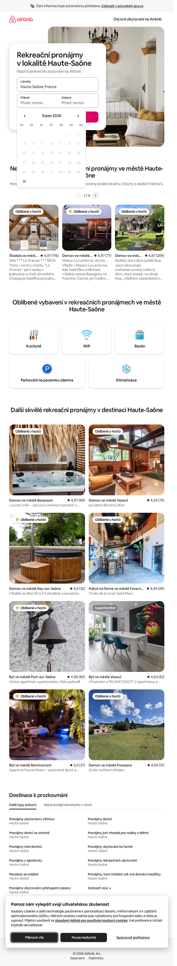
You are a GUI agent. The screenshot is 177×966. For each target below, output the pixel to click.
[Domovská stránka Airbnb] (21, 19)
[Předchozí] (78, 195)
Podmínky (96, 958)
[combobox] (58, 86)
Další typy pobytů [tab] (22, 805)
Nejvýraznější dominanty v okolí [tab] (67, 805)
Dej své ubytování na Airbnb (138, 19)
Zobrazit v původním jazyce (122, 6)
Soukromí (77, 958)
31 (24, 181)
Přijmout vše (34, 937)
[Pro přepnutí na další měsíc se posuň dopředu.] (78, 116)
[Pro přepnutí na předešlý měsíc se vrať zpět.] (25, 116)
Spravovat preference (133, 937)
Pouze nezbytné (84, 937)
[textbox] (37, 103)
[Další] (95, 195)
